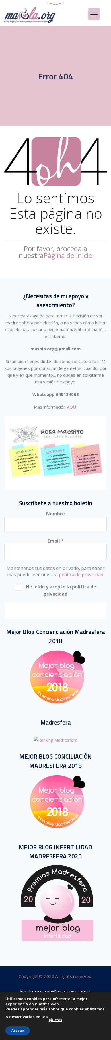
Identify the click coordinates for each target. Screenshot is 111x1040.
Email (56, 541)
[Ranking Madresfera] (55, 740)
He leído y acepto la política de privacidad (60, 590)
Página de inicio (68, 255)
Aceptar (17, 1030)
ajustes (55, 1020)
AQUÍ (72, 407)
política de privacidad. (81, 574)
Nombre (55, 513)
